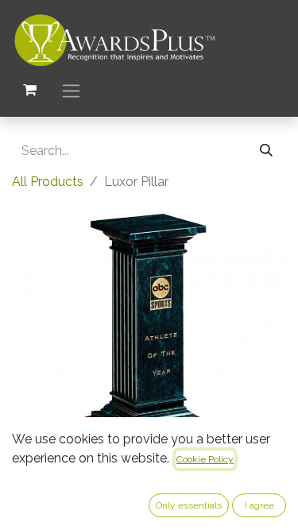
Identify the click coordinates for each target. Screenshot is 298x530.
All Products (47, 181)
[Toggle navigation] (71, 90)
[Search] (266, 151)
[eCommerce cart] (29, 89)
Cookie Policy (205, 459)
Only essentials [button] (189, 505)
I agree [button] (259, 505)
